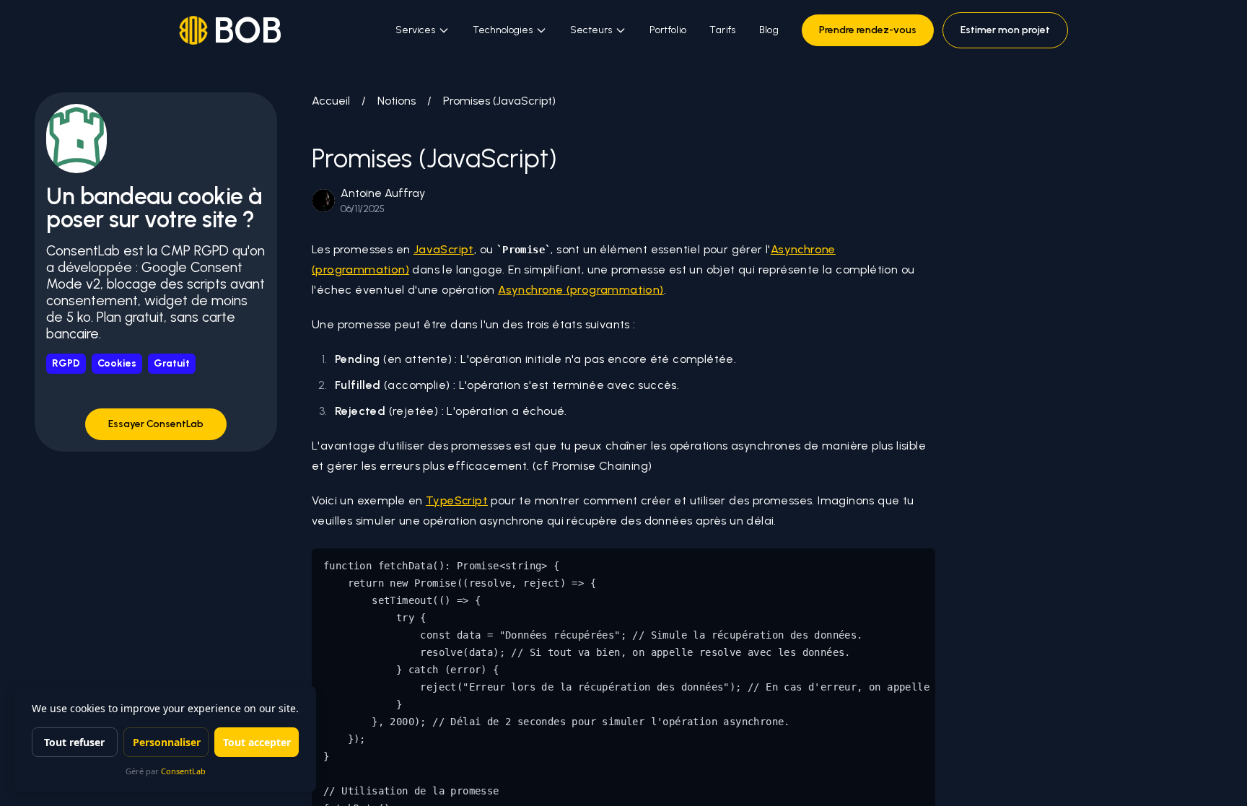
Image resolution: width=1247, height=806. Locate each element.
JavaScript (444, 249)
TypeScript (457, 500)
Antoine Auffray (383, 193)
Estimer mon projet (1005, 30)
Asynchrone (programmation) (580, 290)
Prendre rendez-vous (867, 30)
